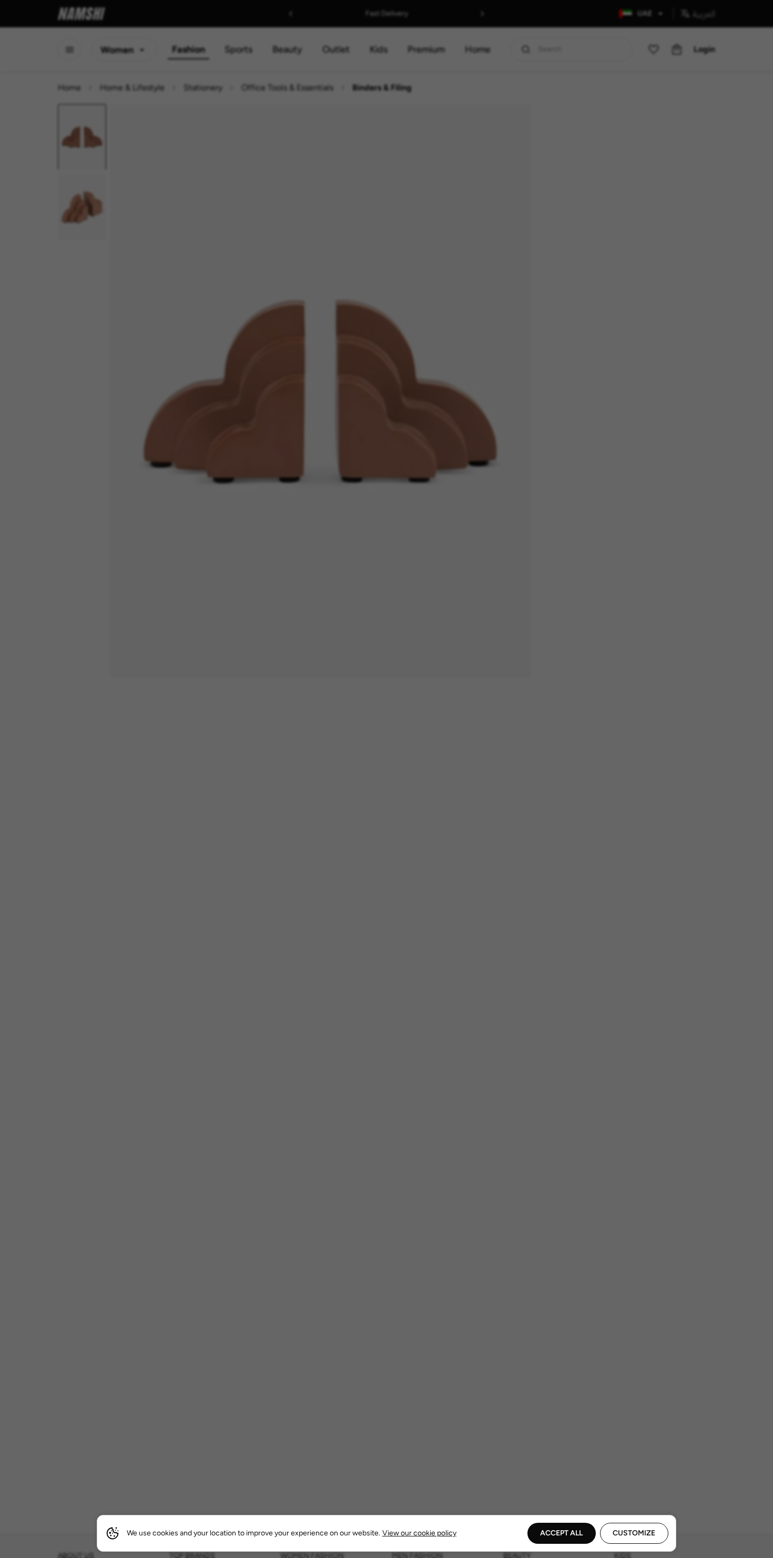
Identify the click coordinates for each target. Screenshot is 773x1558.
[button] (386, 779)
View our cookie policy (419, 1533)
